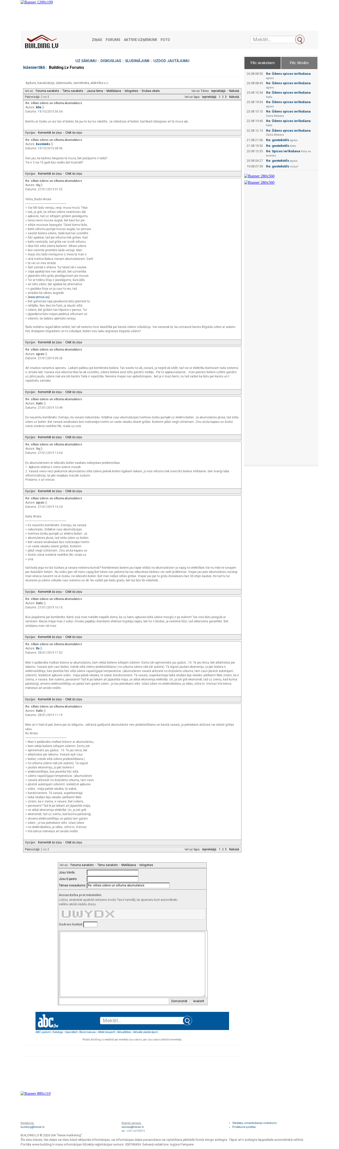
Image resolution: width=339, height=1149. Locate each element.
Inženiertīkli (34, 67)
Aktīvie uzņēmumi (140, 40)
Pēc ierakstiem (263, 63)
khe (39, 107)
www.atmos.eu (39, 297)
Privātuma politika (244, 1127)
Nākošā (234, 91)
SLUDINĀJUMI (137, 61)
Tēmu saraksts (73, 91)
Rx (38, 648)
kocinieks (43, 144)
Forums (113, 40)
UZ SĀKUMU (86, 61)
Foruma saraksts (47, 91)
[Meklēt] (300, 39)
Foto (165, 40)
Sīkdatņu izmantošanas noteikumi (254, 1123)
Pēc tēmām (299, 63)
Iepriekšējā (218, 91)
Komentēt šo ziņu (50, 132)
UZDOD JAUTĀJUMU (171, 61)
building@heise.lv (32, 1127)
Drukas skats (151, 91)
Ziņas (97, 40)
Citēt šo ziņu (73, 132)
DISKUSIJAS (111, 61)
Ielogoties (131, 91)
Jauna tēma (95, 91)
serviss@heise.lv (133, 1127)
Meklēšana (113, 91)
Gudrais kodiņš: (71, 924)
